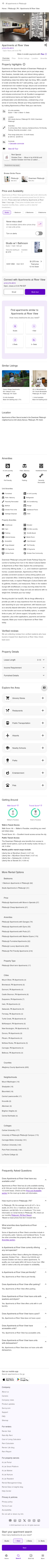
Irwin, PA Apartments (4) (11, 1004)
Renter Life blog (8, 1447)
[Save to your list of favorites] (44, 16)
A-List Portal (6, 1462)
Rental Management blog (12, 1483)
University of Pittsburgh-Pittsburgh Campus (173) (20, 1135)
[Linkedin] (15, 1520)
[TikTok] (38, 1520)
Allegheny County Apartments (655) (15, 1067)
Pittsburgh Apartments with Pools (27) (16, 931)
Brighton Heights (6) (9, 1111)
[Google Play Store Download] (22, 1379)
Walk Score (12, 805)
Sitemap (5, 1420)
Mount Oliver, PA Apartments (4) (14, 980)
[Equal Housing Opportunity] (10, 1520)
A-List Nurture (7, 1474)
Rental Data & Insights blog (12, 1487)
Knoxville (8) (6, 1101)
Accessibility (6, 1510)
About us (5, 1391)
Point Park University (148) (12, 1149)
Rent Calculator (8, 1443)
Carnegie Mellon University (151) (14, 1140)
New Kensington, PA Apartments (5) (15, 1028)
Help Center (6, 1491)
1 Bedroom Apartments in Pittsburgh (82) (17, 883)
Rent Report (6, 1451)
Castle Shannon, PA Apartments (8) (15, 994)
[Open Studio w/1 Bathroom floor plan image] (37, 247)
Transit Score (34, 805)
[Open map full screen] (44, 687)
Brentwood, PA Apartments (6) (13, 984)
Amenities (44, 58)
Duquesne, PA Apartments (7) (13, 999)
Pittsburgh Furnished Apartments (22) (16, 941)
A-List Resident (8, 1478)
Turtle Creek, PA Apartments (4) (14, 1018)
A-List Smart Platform (10, 1466)
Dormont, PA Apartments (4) (12, 989)
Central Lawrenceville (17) (12, 1096)
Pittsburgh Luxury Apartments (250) (15, 946)
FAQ (3, 1416)
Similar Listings (23, 58)
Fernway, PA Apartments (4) (12, 1014)
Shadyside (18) (7, 1086)
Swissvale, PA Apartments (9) (13, 1009)
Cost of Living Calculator (11, 1439)
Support (5, 1412)
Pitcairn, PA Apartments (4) (12, 1038)
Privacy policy (7, 1501)
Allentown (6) (7, 1106)
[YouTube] (29, 1520)
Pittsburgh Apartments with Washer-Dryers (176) (20, 936)
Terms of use (7, 1506)
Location (35, 58)
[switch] (39, 233)
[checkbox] (15, 328)
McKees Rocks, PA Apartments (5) (15, 1043)
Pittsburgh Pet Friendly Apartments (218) (17, 951)
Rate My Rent (7, 1435)
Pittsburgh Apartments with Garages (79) (17, 922)
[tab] (7, 212)
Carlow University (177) (11, 1130)
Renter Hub (6, 1431)
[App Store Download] (8, 1379)
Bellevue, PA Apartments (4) (12, 1053)
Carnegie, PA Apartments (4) (13, 1048)
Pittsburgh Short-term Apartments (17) (16, 965)
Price (14, 58)
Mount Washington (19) (11, 1081)
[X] (24, 1520)
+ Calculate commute (16, 143)
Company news (8, 1400)
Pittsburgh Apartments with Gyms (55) (16, 926)
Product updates (8, 1404)
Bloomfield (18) (7, 1091)
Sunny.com (6, 1408)
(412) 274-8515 (8, 48)
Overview (5, 58)
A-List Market (7, 1470)
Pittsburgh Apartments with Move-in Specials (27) (20, 902)
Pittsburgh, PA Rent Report (21, 1215)
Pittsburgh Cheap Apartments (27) (15, 907)
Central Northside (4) (10, 1116)
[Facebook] (19, 1520)
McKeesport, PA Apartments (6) (14, 1023)
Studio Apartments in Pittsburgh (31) (15, 888)
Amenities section (8, 1240)
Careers (5, 1396)
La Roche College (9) (10, 1154)
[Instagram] (34, 1520)
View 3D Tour (13, 148)
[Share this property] (45, 45)
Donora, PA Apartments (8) (12, 1033)
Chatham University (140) (11, 1145)
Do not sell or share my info (12, 1514)
